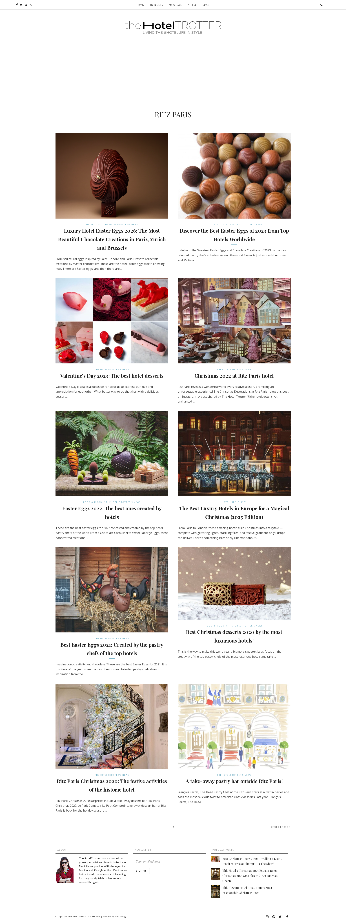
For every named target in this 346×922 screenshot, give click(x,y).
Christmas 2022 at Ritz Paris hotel (234, 375)
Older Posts (279, 827)
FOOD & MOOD (214, 224)
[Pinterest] (26, 4)
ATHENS (192, 4)
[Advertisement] (173, 65)
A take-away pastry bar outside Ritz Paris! (234, 781)
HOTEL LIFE (156, 4)
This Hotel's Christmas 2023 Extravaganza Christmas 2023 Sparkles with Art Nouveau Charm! (250, 876)
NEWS (206, 4)
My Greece (175, 4)
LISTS (243, 502)
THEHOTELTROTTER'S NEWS (121, 224)
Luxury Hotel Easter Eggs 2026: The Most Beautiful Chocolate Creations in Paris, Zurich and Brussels (112, 239)
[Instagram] (31, 4)
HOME (140, 4)
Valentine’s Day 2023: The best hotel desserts (111, 375)
